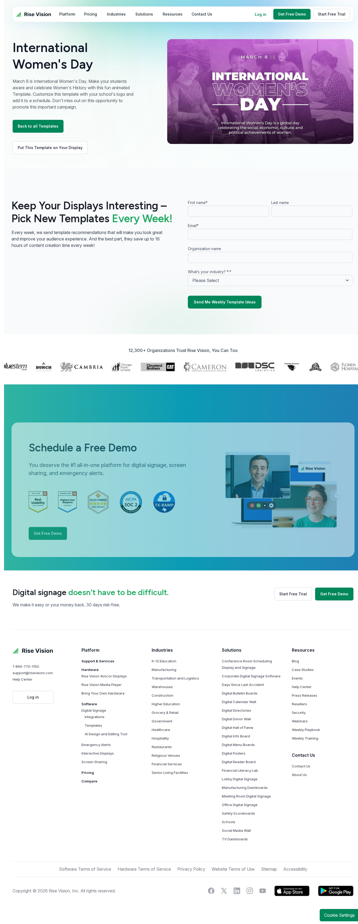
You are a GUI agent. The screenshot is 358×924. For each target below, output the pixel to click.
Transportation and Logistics (175, 678)
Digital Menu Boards (238, 745)
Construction (162, 695)
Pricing (87, 772)
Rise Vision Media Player (101, 684)
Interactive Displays (97, 753)
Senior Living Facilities (170, 772)
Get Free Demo (292, 14)
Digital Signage (93, 710)
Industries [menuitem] (116, 14)
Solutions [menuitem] (144, 14)
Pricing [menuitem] (90, 14)
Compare (89, 781)
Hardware (90, 669)
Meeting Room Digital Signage (246, 796)
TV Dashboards (235, 839)
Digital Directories (236, 710)
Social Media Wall (236, 830)
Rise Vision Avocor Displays (104, 676)
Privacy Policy (121, 888)
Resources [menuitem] (172, 14)
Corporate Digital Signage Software (251, 676)
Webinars (300, 721)
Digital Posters (233, 753)
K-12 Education (164, 661)
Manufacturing (164, 669)
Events (297, 678)
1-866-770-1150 (26, 666)
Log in (260, 14)
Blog (295, 661)
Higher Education (166, 704)
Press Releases (304, 695)
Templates (93, 725)
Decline (325, 901)
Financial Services (167, 764)
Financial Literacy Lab (240, 770)
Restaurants (162, 747)
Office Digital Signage (240, 805)
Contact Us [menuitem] (202, 14)
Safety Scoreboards (238, 813)
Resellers (299, 704)
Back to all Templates (38, 126)
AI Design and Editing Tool (106, 734)
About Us (299, 775)
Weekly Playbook (306, 730)
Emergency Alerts (96, 745)
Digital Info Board (236, 736)
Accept (282, 901)
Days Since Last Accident (243, 684)
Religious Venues (166, 755)
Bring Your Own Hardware (103, 693)
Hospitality (160, 738)
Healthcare (161, 730)
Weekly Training (305, 738)
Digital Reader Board (239, 762)
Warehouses (162, 687)
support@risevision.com (33, 673)
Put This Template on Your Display (50, 147)
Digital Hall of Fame (237, 727)
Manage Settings (239, 901)
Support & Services (97, 661)
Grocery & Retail (165, 712)
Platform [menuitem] (67, 14)
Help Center (22, 679)
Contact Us (301, 766)
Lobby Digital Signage (240, 779)
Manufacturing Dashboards (245, 787)
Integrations (95, 717)
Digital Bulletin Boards (240, 693)
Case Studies (303, 669)
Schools (228, 822)
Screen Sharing (94, 762)
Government (162, 721)
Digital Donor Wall (236, 719)
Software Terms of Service (85, 869)
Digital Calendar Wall (239, 702)
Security (298, 712)
